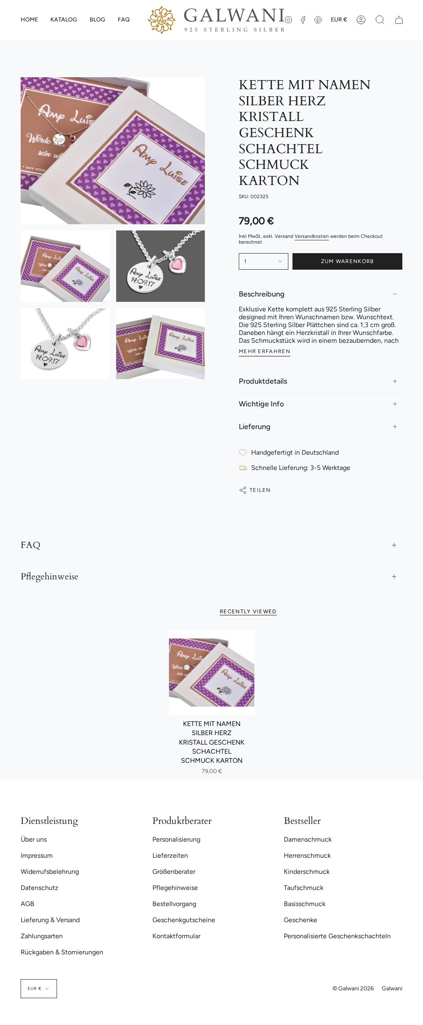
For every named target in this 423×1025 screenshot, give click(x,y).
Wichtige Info (261, 403)
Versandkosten (312, 236)
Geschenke (300, 920)
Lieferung (255, 426)
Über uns (34, 839)
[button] (63, 20)
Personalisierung (176, 839)
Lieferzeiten (170, 855)
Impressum (37, 855)
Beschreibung (262, 294)
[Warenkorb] (399, 20)
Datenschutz (39, 888)
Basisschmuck (305, 904)
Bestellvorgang (174, 904)
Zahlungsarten (42, 936)
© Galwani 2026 (353, 988)
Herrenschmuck (307, 855)
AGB (27, 904)
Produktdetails (263, 381)
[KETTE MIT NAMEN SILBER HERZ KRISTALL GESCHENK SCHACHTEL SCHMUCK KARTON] (211, 672)
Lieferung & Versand (50, 920)
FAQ (30, 545)
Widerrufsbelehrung (50, 872)
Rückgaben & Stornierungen (62, 952)
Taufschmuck (303, 888)
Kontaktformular (176, 936)
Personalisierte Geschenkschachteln (337, 936)
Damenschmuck (308, 839)
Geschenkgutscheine (183, 920)
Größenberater (173, 872)
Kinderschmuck (307, 872)
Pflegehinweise (49, 576)
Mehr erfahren (264, 351)
